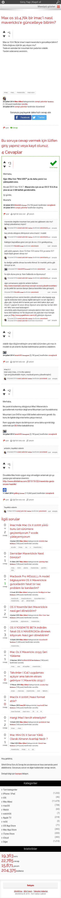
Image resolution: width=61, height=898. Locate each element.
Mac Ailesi (18, 102)
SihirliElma (18, 891)
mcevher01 (43, 640)
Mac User (42, 615)
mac (12, 92)
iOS (4, 798)
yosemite (14, 621)
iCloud (6, 838)
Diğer (5, 842)
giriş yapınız (10, 146)
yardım (43, 568)
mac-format (15, 711)
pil (23, 601)
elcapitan (26, 666)
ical (38, 691)
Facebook (25, 117)
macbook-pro (26, 598)
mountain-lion (39, 598)
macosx (21, 691)
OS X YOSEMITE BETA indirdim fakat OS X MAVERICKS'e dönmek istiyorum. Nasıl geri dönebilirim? (30, 631)
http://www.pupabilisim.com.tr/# (23, 315)
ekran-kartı (30, 601)
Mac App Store (9, 830)
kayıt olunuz (38, 146)
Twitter (41, 117)
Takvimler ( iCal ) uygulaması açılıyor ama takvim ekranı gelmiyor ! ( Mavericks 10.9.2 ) (27, 676)
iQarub (40, 743)
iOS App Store (9, 826)
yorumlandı (44, 228)
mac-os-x (31, 92)
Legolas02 (40, 705)
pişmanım (25, 621)
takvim (45, 691)
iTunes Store (8, 834)
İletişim (30, 885)
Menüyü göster (46, 6)
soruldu (25, 104)
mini (19, 568)
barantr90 (21, 269)
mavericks (21, 92)
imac (6, 92)
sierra (26, 568)
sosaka (42, 685)
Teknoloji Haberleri (40, 891)
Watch (6, 810)
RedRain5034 (26, 660)
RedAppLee (42, 592)
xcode (13, 547)
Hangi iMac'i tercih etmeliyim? (28, 717)
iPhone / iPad (9, 794)
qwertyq (42, 562)
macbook (14, 598)
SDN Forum (28, 891)
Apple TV (7, 818)
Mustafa (18, 205)
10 (33, 711)
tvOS (5, 822)
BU (15, 425)
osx (12, 570)
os (26, 547)
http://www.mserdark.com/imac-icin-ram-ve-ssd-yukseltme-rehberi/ (30, 286)
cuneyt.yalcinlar (41, 102)
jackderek (43, 722)
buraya (18, 774)
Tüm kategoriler (10, 790)
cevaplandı (51, 205)
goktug (16, 493)
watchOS (7, 814)
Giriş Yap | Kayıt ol (30, 1)
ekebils (42, 541)
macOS (23, 705)
